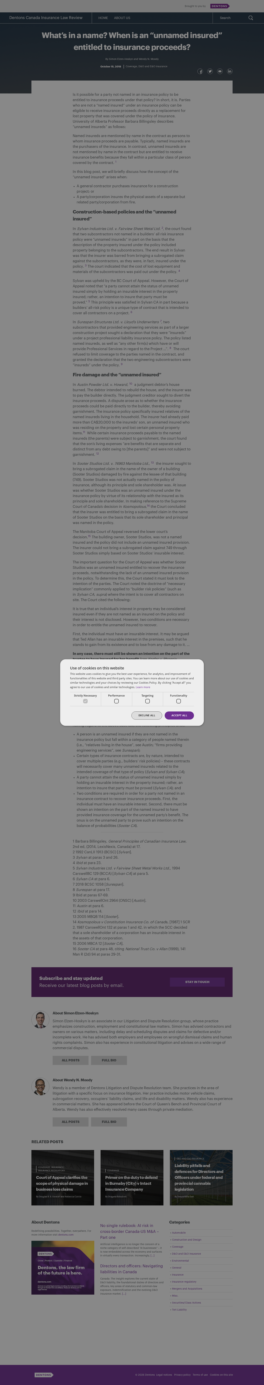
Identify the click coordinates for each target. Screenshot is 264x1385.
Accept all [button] (179, 715)
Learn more (143, 687)
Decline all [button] (146, 715)
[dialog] (132, 692)
